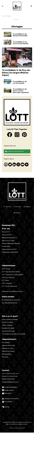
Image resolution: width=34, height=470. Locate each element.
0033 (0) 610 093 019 (8, 379)
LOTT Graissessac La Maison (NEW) (12, 274)
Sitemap (5, 407)
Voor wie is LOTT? (7, 235)
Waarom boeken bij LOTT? (9, 237)
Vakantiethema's (9, 339)
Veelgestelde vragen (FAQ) (10, 252)
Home (3, 16)
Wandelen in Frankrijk (8, 328)
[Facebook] (6, 164)
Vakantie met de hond (8, 345)
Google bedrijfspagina (9, 387)
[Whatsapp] (18, 164)
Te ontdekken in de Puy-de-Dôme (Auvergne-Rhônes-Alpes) (16, 72)
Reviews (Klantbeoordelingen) (11, 243)
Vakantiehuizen (8, 265)
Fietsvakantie (6, 342)
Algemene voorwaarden (10, 398)
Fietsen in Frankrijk (7, 322)
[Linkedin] (14, 164)
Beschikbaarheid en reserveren (11, 300)
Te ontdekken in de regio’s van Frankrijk (13, 334)
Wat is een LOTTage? (8, 240)
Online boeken (8, 297)
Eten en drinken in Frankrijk (10, 319)
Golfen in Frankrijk (7, 325)
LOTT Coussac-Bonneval (9, 286)
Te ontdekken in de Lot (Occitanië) (20, 82)
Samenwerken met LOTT (9, 249)
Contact (5, 370)
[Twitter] (10, 164)
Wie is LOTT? (6, 232)
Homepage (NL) (8, 225)
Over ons (6, 229)
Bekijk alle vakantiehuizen (14, 151)
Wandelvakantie (6, 354)
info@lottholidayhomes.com (10, 382)
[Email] (22, 164)
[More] (27, 164)
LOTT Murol (5, 280)
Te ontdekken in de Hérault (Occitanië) (20, 35)
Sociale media (6, 246)
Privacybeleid (7, 401)
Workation (5, 357)
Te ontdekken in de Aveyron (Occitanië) (20, 42)
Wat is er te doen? (10, 316)
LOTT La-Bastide (7, 283)
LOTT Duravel (6, 269)
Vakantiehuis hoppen (8, 351)
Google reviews (8, 390)
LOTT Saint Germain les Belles (11, 271)
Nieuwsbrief (7, 393)
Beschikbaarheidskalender (9, 303)
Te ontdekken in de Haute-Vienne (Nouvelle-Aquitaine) (21, 90)
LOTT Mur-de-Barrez (8, 277)
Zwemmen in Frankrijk (8, 331)
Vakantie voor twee (7, 348)
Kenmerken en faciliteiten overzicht (12, 291)
